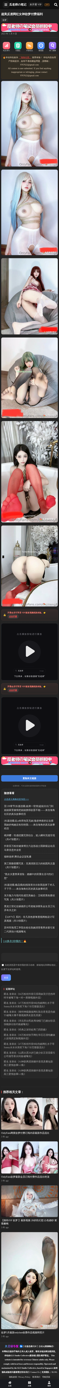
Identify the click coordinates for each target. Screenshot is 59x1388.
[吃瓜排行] (6, 46)
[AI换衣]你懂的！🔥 (14, 941)
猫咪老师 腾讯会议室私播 (17, 856)
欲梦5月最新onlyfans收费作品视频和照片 (22, 1332)
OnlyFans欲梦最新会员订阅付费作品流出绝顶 (25, 1176)
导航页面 (46, 1377)
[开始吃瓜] (29, 46)
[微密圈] (41, 46)
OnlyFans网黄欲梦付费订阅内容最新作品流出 (25, 1133)
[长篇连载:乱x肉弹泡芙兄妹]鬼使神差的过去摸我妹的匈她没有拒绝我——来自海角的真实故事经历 (29, 824)
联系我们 (36, 1377)
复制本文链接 (29, 778)
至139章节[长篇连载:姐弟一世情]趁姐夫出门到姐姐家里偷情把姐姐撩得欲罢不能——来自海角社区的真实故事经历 (29, 810)
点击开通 (13, 616)
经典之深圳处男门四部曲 (32, 1029)
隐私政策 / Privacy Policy (19, 1377)
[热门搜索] (52, 46)
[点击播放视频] (29, 652)
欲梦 (5, 20)
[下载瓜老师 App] (47, 5)
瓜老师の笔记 (17, 4)
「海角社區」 (25, 57)
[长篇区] (18, 46)
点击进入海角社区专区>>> (16, 799)
